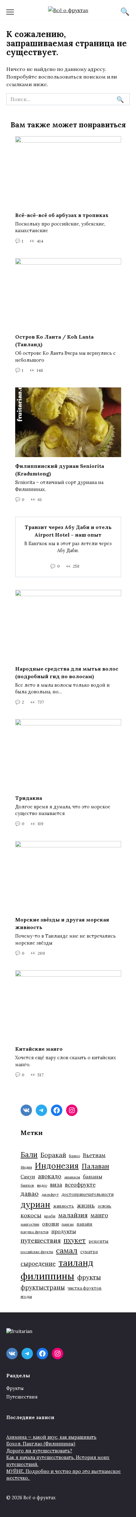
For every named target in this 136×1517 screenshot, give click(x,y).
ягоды (26, 1296)
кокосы (31, 1215)
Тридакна (28, 797)
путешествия (41, 1240)
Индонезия (57, 1166)
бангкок (27, 1185)
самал (66, 1250)
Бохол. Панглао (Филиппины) (40, 1444)
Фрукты (15, 1388)
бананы (92, 1176)
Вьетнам (94, 1155)
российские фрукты (37, 1252)
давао (30, 1193)
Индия (26, 1167)
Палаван (95, 1166)
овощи (50, 1224)
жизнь (86, 1205)
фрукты (89, 1277)
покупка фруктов (34, 1232)
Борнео (74, 1156)
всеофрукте (80, 1184)
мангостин (30, 1224)
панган (68, 1224)
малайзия (73, 1215)
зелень (104, 1206)
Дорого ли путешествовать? (39, 1451)
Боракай (53, 1155)
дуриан (35, 1204)
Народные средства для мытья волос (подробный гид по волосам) (66, 672)
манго (99, 1215)
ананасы (72, 1177)
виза (56, 1184)
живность (63, 1206)
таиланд (76, 1262)
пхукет (75, 1240)
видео (42, 1185)
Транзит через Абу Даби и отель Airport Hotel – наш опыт (68, 531)
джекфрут (50, 1194)
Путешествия (22, 1397)
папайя (84, 1224)
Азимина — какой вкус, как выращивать (51, 1437)
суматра (89, 1251)
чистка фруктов (85, 1288)
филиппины (47, 1276)
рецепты (98, 1241)
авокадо (49, 1176)
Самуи (28, 1177)
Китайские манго (39, 1049)
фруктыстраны (43, 1287)
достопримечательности (87, 1194)
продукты (63, 1231)
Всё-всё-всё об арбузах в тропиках (61, 215)
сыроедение (38, 1263)
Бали (29, 1154)
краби (49, 1216)
